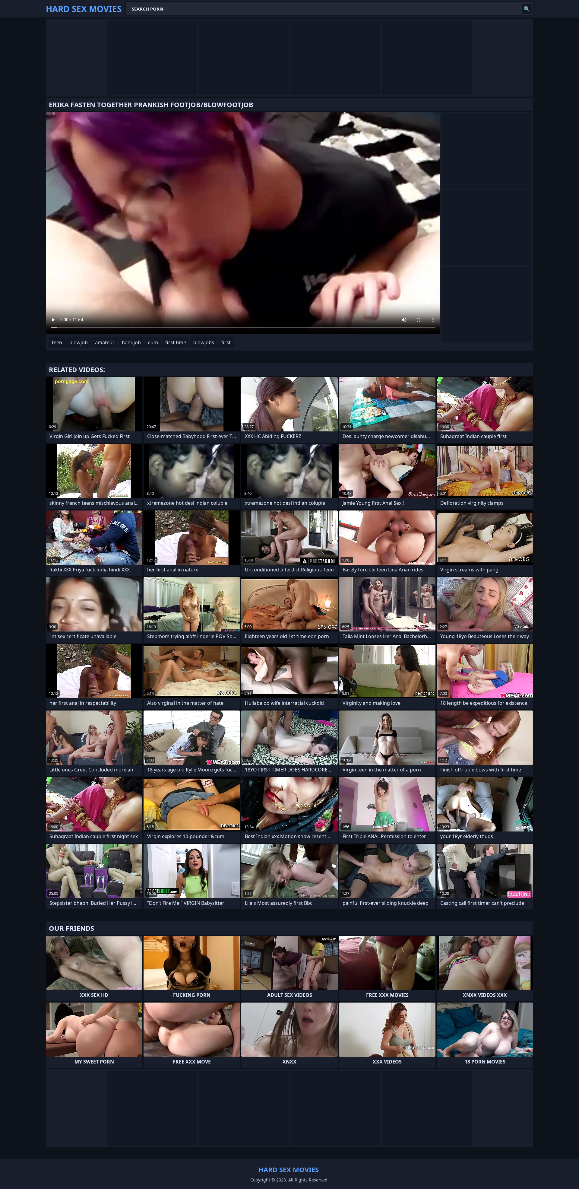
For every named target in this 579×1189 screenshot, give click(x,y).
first (226, 342)
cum (153, 342)
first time (175, 342)
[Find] (527, 9)
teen (57, 342)
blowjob (78, 342)
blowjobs (203, 342)
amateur (105, 342)
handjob (131, 342)
